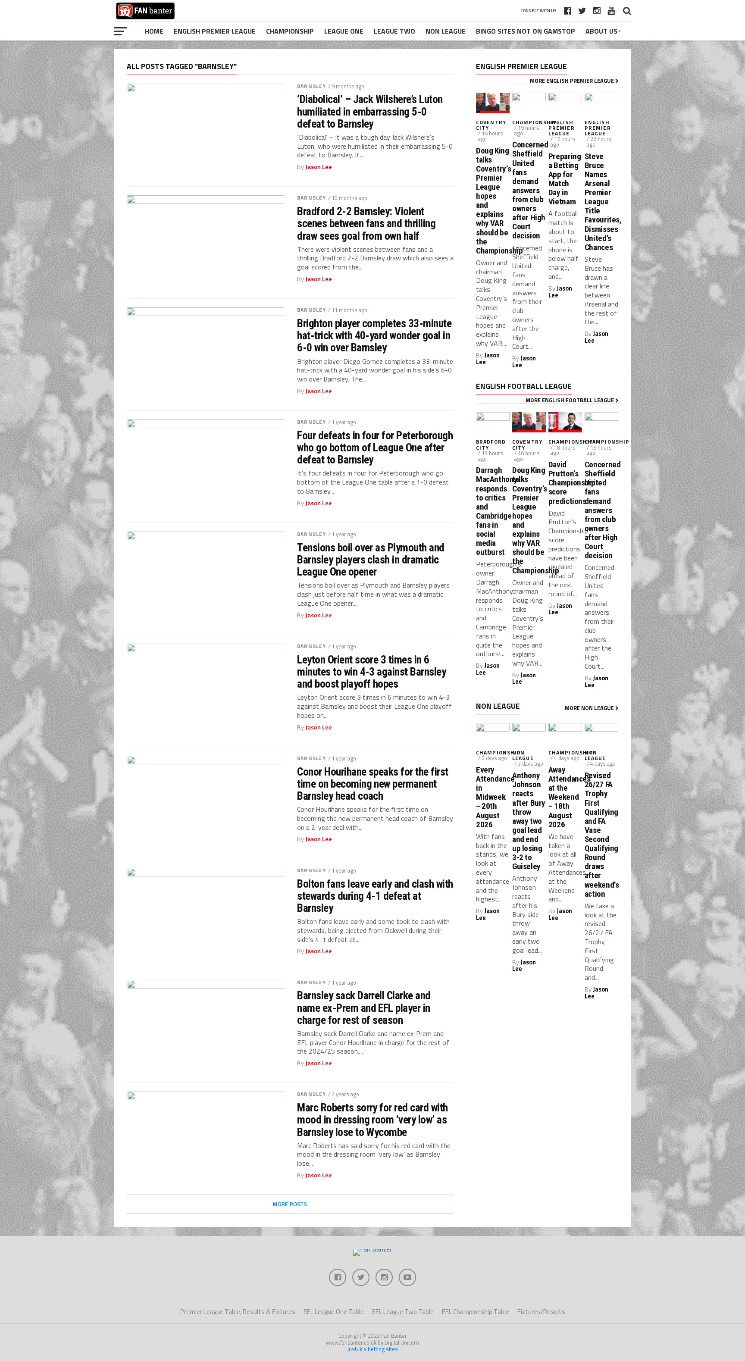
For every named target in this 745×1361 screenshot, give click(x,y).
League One (343, 31)
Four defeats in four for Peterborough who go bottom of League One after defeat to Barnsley (375, 447)
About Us (601, 31)
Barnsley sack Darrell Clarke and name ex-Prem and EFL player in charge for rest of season (364, 1007)
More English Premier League (572, 80)
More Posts (290, 1204)
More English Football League (570, 400)
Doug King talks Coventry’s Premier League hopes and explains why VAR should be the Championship (493, 200)
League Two (394, 31)
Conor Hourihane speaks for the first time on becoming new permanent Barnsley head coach (372, 784)
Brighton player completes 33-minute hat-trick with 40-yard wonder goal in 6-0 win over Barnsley (374, 335)
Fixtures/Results (541, 1312)
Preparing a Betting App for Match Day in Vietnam (564, 179)
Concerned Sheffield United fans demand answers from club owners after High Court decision (529, 190)
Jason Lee (318, 167)
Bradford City (491, 444)
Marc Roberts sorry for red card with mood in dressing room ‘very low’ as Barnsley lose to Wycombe (372, 1119)
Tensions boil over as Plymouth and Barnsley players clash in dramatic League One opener (370, 559)
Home (154, 31)
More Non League (590, 708)
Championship (290, 31)
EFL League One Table (334, 1312)
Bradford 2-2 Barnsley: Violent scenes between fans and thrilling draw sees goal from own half (366, 223)
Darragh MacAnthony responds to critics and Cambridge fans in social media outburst (493, 511)
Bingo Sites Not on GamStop (525, 31)
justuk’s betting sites (372, 1349)
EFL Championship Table (475, 1312)
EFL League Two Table (403, 1312)
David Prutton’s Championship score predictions (565, 483)
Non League (446, 31)
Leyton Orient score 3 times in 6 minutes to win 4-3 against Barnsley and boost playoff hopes (371, 672)
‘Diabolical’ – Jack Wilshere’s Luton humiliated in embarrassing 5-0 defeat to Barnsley (370, 111)
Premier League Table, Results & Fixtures (237, 1312)
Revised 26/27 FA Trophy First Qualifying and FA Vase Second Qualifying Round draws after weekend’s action (601, 834)
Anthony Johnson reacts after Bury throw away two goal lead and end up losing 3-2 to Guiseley (528, 821)
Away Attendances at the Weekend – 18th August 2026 (565, 797)
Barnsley (311, 86)
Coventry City (491, 125)
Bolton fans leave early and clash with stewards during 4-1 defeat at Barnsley (375, 896)
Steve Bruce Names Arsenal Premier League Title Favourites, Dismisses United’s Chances (601, 202)
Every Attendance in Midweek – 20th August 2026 (493, 797)
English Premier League (215, 31)
